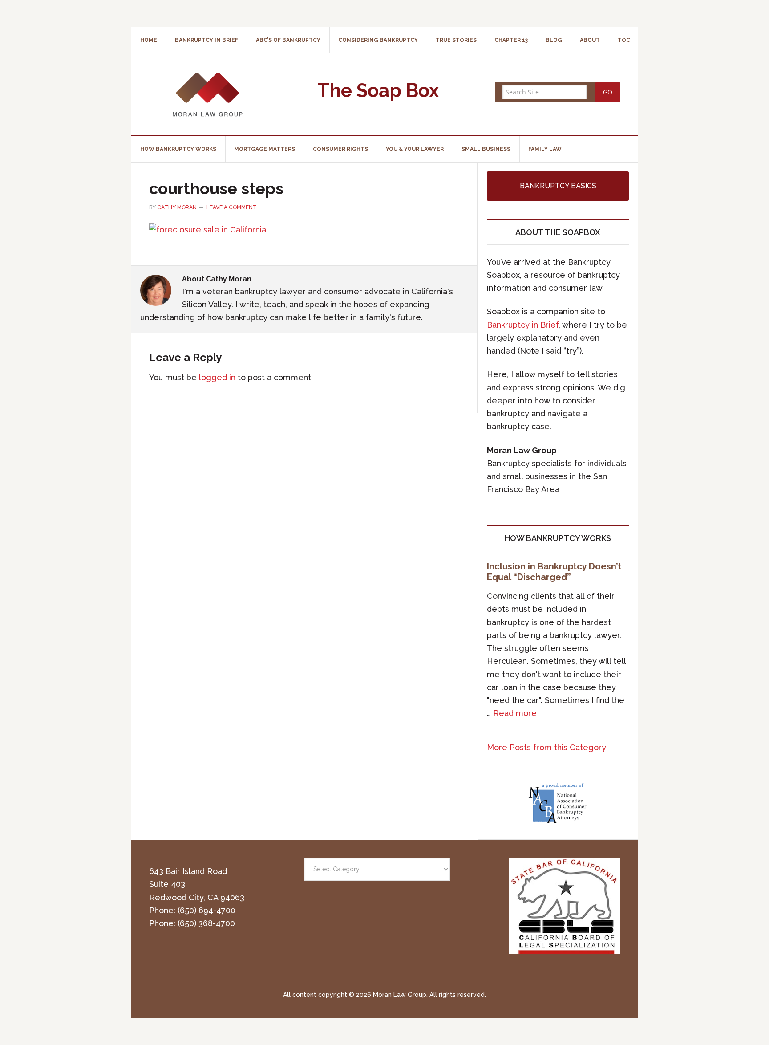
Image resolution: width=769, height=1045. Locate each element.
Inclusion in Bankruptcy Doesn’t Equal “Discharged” (554, 571)
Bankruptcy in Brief (523, 324)
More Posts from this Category (546, 747)
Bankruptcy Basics (558, 186)
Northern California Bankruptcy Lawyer (207, 94)
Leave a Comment (231, 207)
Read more (515, 713)
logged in (217, 377)
